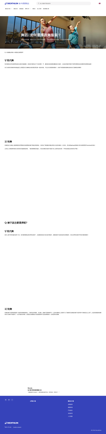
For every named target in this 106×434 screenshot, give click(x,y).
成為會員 (70, 413)
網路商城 (70, 407)
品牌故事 (70, 404)
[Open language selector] (99, 3)
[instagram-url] (12, 400)
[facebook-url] (6, 400)
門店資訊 (70, 410)
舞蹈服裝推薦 (26, 44)
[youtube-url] (9, 400)
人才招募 (70, 416)
